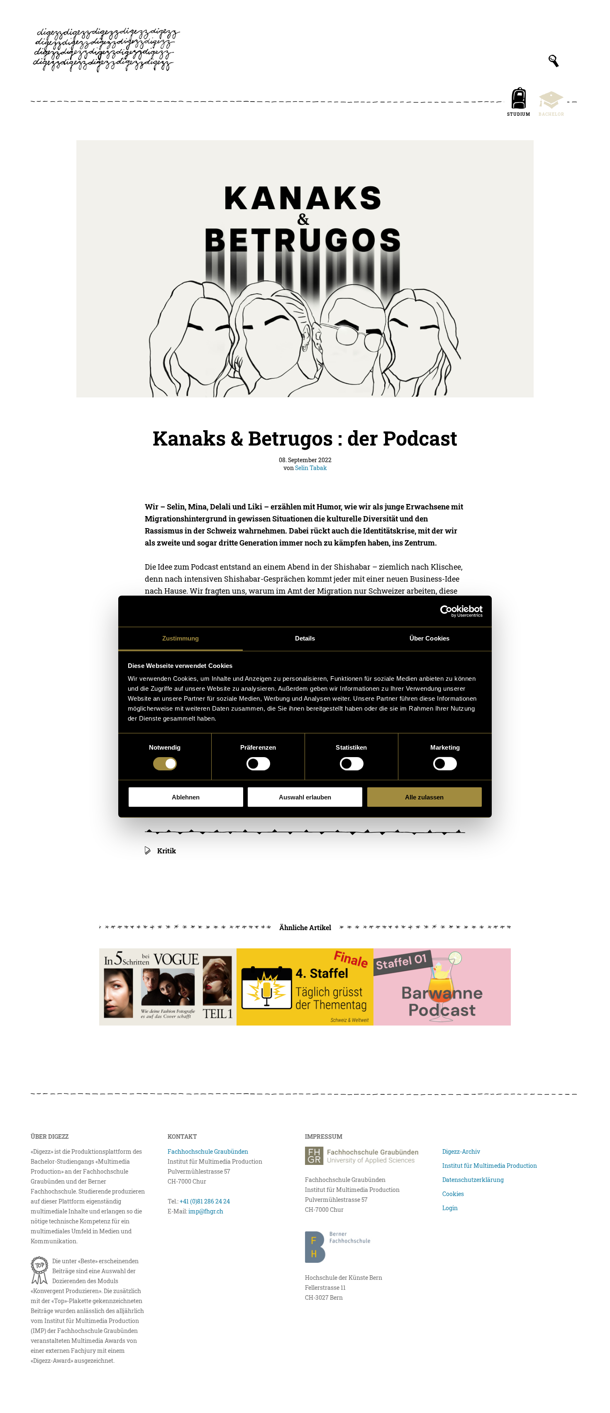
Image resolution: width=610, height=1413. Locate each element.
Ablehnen (186, 797)
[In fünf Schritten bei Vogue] (168, 987)
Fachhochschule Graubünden (208, 1151)
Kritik (166, 850)
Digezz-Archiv (461, 1151)
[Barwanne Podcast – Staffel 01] (442, 987)
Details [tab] (305, 638)
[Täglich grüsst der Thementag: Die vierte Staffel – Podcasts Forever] (305, 987)
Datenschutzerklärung (473, 1180)
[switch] (258, 763)
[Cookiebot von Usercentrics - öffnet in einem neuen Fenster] (446, 611)
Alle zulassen (424, 797)
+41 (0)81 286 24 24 (205, 1201)
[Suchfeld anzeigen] (554, 61)
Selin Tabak (311, 468)
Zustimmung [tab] (180, 638)
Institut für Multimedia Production (489, 1165)
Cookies (453, 1194)
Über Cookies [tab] (429, 638)
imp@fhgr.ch (205, 1211)
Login (450, 1208)
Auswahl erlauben (305, 797)
